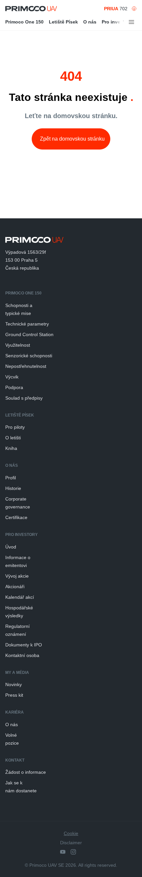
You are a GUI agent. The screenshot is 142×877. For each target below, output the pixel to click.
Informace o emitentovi (17, 561)
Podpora (14, 387)
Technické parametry (27, 324)
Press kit (14, 695)
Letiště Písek (63, 21)
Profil (10, 477)
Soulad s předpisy (24, 398)
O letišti (13, 437)
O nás (89, 21)
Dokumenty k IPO (23, 644)
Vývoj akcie (17, 576)
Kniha (11, 448)
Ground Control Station (29, 334)
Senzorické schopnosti (28, 355)
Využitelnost (17, 345)
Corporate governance (17, 502)
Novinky (13, 684)
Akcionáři (14, 586)
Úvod (10, 546)
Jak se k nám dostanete (21, 786)
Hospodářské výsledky (19, 611)
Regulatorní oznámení (17, 630)
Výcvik (11, 376)
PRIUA (111, 8)
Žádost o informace (25, 772)
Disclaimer (71, 842)
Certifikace (16, 517)
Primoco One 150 (24, 21)
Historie (13, 488)
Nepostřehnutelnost (25, 366)
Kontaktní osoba (22, 655)
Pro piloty (15, 427)
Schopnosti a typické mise (18, 309)
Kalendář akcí (19, 597)
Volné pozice (12, 739)
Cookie (71, 833)
